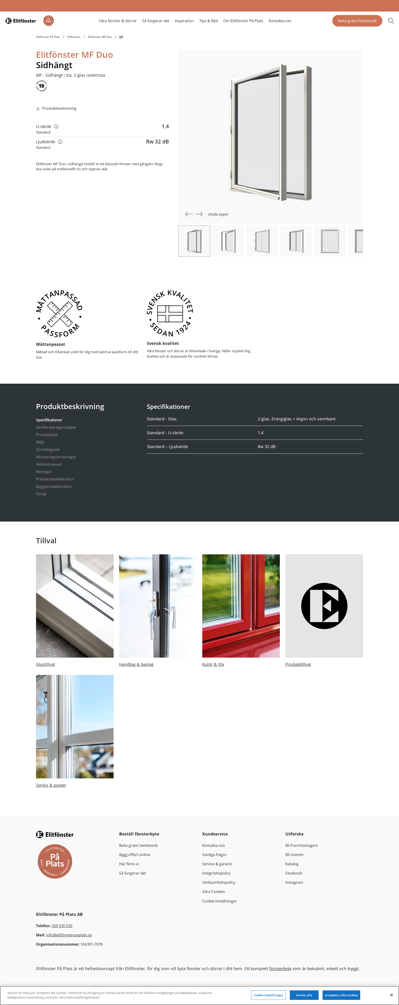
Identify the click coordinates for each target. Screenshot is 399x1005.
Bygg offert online (134, 854)
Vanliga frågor (214, 854)
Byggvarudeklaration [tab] (54, 486)
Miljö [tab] (40, 442)
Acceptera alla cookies (341, 995)
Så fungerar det (155, 20)
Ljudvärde (49, 141)
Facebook (293, 873)
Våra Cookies (213, 891)
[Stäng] (392, 995)
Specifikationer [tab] (49, 419)
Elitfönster (74, 37)
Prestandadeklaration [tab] (55, 479)
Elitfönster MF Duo (100, 37)
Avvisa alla (304, 995)
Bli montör (294, 854)
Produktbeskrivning (59, 108)
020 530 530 (62, 925)
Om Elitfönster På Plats (243, 20)
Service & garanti (217, 863)
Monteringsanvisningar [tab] (56, 456)
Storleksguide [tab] (48, 449)
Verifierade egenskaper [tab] (56, 427)
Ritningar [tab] (44, 471)
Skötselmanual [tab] (49, 464)
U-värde (47, 126)
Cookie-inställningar (219, 901)
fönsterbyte (280, 968)
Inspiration (184, 20)
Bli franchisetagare (301, 845)
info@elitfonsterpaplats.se (69, 935)
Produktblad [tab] (47, 434)
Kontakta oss (280, 20)
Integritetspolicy (216, 873)
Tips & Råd (208, 20)
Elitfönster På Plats (48, 37)
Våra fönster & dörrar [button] (118, 20)
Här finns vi (129, 863)
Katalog (292, 863)
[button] (189, 214)
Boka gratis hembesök (357, 20)
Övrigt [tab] (41, 493)
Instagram (294, 882)
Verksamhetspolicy (218, 882)
